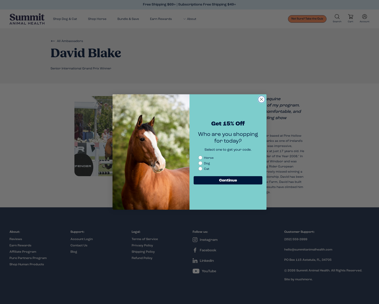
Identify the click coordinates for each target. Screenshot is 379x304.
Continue (228, 180)
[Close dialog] (261, 99)
